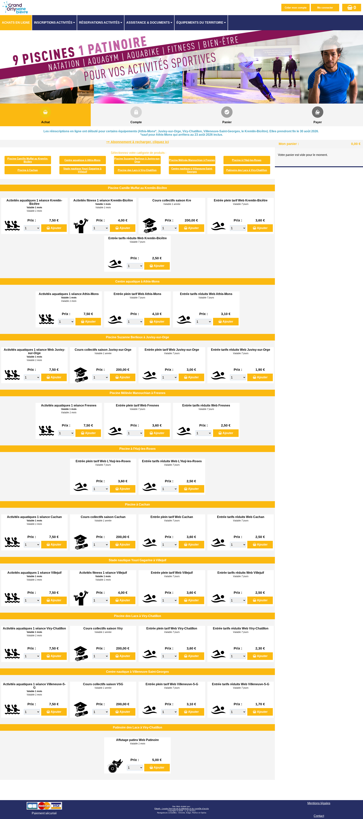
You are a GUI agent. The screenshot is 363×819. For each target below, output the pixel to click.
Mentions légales (318, 803)
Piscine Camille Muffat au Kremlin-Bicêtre (27, 160)
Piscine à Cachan (28, 170)
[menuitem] (16, 22)
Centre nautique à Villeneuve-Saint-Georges (192, 170)
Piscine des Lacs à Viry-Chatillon (137, 170)
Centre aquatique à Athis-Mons (82, 160)
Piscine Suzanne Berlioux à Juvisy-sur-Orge (137, 160)
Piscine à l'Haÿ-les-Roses (246, 160)
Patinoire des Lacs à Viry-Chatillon (246, 170)
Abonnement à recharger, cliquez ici (140, 142)
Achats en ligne (16, 22)
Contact (319, 815)
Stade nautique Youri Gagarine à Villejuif (82, 170)
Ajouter (56, 228)
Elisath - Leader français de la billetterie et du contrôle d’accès (181, 808)
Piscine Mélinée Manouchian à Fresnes (192, 160)
